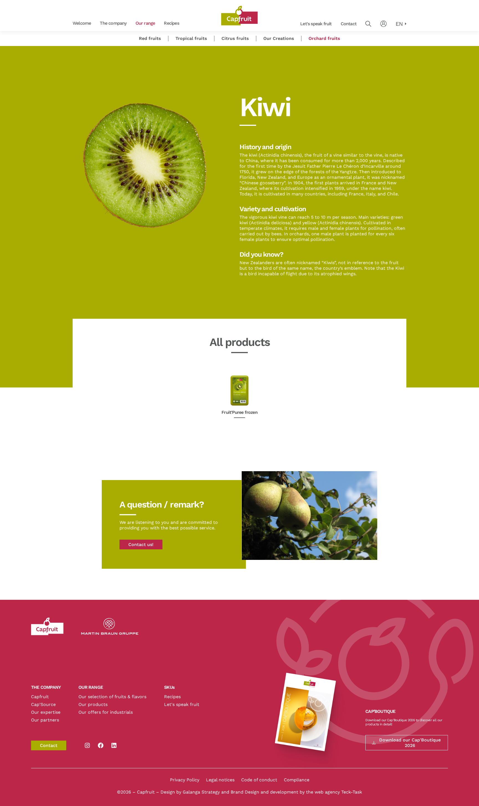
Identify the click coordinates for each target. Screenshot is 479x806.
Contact (348, 23)
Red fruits (186, 23)
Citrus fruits (235, 38)
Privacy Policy (184, 779)
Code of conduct (259, 779)
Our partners (45, 720)
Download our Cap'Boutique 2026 (410, 742)
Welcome (82, 23)
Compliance (296, 779)
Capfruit (40, 696)
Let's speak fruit (316, 23)
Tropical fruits (191, 38)
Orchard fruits (134, 23)
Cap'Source (43, 704)
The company (113, 23)
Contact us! (141, 544)
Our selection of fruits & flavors (112, 696)
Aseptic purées (187, 23)
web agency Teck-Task (338, 792)
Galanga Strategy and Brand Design (222, 792)
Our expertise (45, 712)
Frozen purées (134, 23)
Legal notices (220, 779)
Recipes (171, 23)
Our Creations (278, 38)
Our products (93, 704)
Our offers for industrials (105, 712)
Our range (145, 23)
